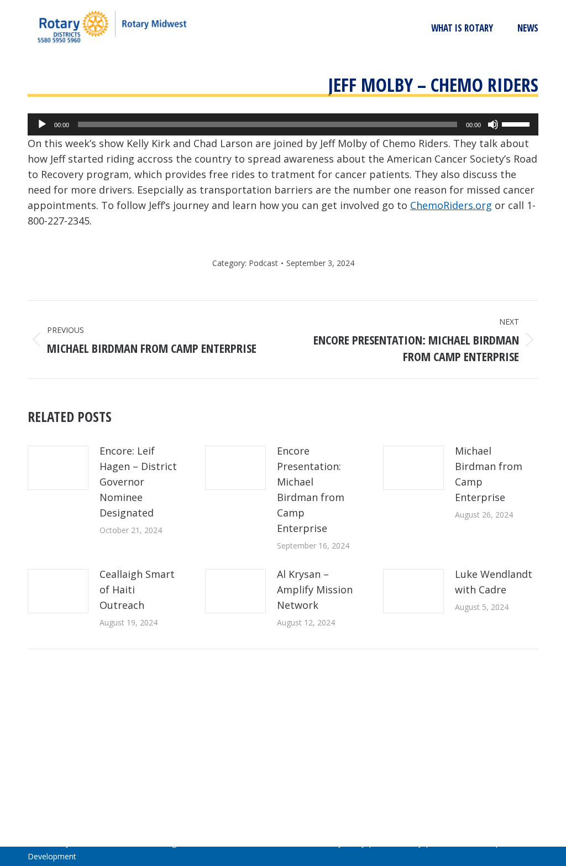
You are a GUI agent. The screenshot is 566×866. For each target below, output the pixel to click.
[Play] (42, 124)
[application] (283, 124)
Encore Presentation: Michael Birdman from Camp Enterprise (310, 489)
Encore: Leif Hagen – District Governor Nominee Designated (138, 481)
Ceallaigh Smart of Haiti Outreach (137, 589)
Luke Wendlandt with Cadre (493, 581)
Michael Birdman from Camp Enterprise (488, 474)
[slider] (517, 123)
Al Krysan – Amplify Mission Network (315, 589)
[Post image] (58, 468)
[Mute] (493, 124)
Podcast (263, 263)
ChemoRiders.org (451, 205)
